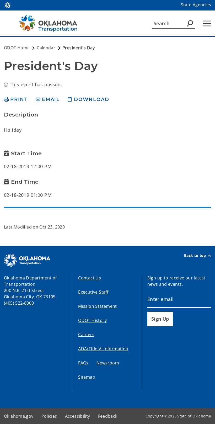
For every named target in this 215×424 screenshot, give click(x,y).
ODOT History (92, 320)
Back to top (195, 255)
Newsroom (107, 363)
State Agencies (196, 5)
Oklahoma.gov (19, 416)
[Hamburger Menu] (207, 23)
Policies (49, 416)
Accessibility (77, 416)
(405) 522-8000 (19, 303)
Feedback (107, 416)
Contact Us (89, 278)
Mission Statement (97, 306)
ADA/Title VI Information (103, 349)
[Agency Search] (190, 23)
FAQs (83, 363)
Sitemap (86, 377)
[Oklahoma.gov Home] (7, 4)
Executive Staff (93, 292)
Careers (86, 334)
